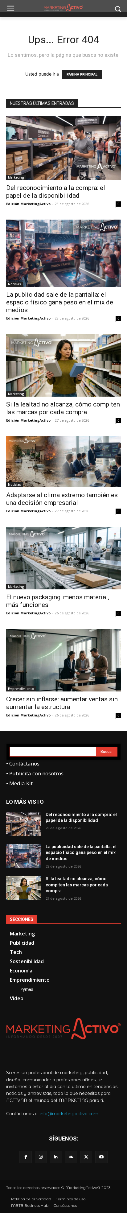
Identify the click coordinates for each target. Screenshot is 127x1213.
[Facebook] (25, 1157)
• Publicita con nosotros (34, 773)
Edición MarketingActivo (28, 203)
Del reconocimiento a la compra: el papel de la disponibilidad (55, 191)
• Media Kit (19, 783)
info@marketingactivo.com (69, 1113)
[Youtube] (101, 1157)
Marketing (16, 177)
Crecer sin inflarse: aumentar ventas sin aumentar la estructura (62, 703)
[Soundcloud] (71, 1157)
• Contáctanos (22, 763)
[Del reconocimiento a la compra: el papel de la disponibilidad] (63, 148)
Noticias (14, 284)
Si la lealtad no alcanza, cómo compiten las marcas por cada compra (63, 408)
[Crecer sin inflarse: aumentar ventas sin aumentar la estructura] (63, 660)
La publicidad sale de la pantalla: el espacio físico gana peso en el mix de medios (59, 302)
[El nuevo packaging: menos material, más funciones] (63, 558)
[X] (86, 1157)
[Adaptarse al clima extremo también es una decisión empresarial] (63, 461)
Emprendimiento (21, 689)
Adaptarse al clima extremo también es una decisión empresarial (62, 498)
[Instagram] (41, 1157)
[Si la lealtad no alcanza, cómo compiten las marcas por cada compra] (63, 365)
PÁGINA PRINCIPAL (82, 74)
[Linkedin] (56, 1157)
